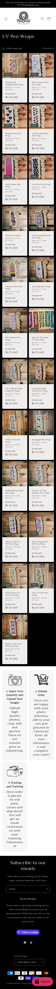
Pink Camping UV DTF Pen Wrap (40, 543)
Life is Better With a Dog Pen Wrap (14, 390)
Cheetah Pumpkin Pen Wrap (40, 134)
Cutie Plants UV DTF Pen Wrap (12, 594)
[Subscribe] (46, 888)
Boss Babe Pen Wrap (41, 286)
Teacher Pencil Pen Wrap (14, 287)
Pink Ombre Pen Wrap (12, 185)
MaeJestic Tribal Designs (23, 983)
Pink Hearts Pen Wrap (12, 338)
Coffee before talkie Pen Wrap (14, 492)
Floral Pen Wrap (12, 235)
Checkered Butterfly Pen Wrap (41, 236)
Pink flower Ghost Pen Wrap (40, 83)
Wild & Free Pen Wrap (12, 440)
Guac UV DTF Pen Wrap (40, 594)
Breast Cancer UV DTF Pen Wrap (13, 645)
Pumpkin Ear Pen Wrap (13, 134)
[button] (6, 18)
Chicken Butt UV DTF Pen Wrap (13, 543)
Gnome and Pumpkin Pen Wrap (14, 83)
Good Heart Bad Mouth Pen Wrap (39, 390)
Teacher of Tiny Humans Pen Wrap (40, 492)
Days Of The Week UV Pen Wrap (40, 338)
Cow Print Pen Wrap (41, 184)
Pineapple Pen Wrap (41, 439)
